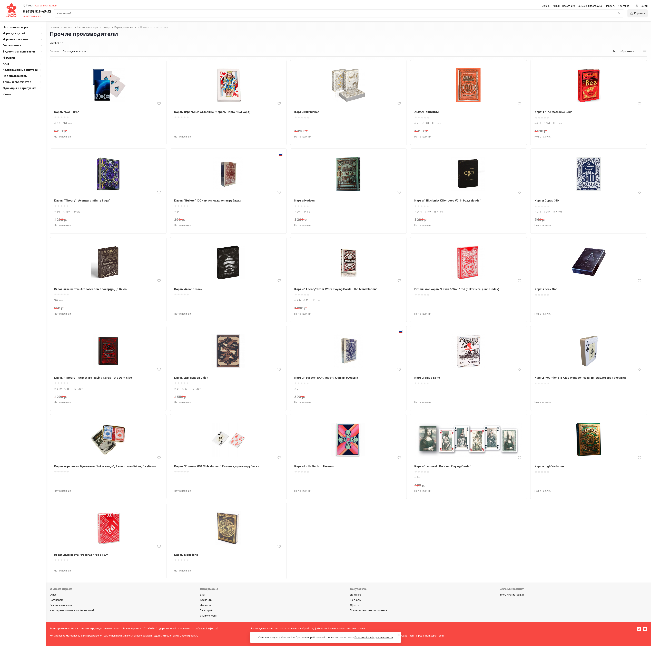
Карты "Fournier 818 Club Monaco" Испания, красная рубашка (216, 466)
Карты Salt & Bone (427, 377)
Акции (556, 5)
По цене (55, 51)
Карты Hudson (304, 200)
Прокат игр (568, 5)
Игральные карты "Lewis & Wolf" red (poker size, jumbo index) (456, 289)
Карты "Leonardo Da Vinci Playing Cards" (442, 466)
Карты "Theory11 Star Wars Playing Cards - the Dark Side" (93, 377)
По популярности (73, 51)
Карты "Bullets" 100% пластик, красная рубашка (207, 200)
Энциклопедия (208, 615)
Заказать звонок (32, 16)
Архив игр (206, 599)
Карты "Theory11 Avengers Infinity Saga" (82, 200)
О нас (53, 594)
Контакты (355, 599)
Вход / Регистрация (512, 594)
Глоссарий (206, 610)
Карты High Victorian (549, 466)
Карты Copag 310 (547, 200)
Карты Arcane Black (188, 289)
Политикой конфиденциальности (373, 637)
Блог (202, 594)
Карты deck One (546, 289)
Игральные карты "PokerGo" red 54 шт (81, 554)
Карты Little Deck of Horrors (314, 466)
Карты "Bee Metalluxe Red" (553, 112)
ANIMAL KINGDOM (426, 112)
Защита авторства (61, 605)
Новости (610, 5)
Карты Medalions (186, 554)
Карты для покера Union (191, 377)
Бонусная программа (590, 5)
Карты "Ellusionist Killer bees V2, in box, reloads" (447, 200)
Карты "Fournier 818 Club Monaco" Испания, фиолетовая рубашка (580, 377)
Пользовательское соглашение (368, 610)
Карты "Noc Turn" (66, 112)
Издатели (205, 605)
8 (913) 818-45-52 (37, 11)
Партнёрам (56, 599)
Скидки (546, 5)
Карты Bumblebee (306, 112)
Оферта (354, 605)
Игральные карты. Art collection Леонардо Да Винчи (90, 289)
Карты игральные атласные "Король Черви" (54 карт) (212, 112)
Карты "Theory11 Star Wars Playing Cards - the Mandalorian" (335, 289)
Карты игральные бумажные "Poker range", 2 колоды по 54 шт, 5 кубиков (105, 466)
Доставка (623, 5)
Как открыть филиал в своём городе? (72, 610)
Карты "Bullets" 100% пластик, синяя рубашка (326, 377)
